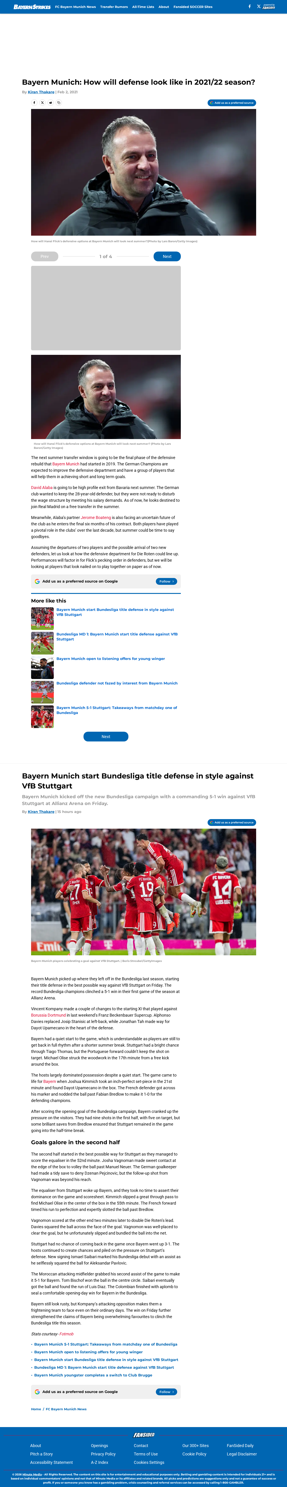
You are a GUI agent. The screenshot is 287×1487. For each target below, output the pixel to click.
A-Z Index (99, 1462)
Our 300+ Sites (195, 1445)
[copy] (59, 102)
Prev (45, 256)
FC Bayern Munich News (75, 7)
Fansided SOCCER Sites (193, 7)
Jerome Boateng (96, 517)
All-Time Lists (143, 7)
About (164, 7)
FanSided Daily (240, 1445)
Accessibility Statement (51, 1462)
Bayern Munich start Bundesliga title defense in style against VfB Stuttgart (106, 1360)
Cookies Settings (149, 1462)
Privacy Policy (103, 1454)
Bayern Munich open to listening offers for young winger (88, 1352)
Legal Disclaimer (242, 1454)
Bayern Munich (65, 464)
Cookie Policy (194, 1454)
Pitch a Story (41, 1454)
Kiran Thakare (41, 92)
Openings (99, 1445)
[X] (259, 6)
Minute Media (32, 1474)
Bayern (49, 1081)
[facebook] (250, 6)
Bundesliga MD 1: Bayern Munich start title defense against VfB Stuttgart (104, 1367)
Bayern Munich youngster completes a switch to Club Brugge (93, 1375)
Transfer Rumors (114, 7)
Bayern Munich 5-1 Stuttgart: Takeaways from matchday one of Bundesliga (105, 1344)
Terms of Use (146, 1454)
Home (36, 1409)
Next (167, 256)
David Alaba (42, 487)
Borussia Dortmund (49, 1015)
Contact (141, 1445)
